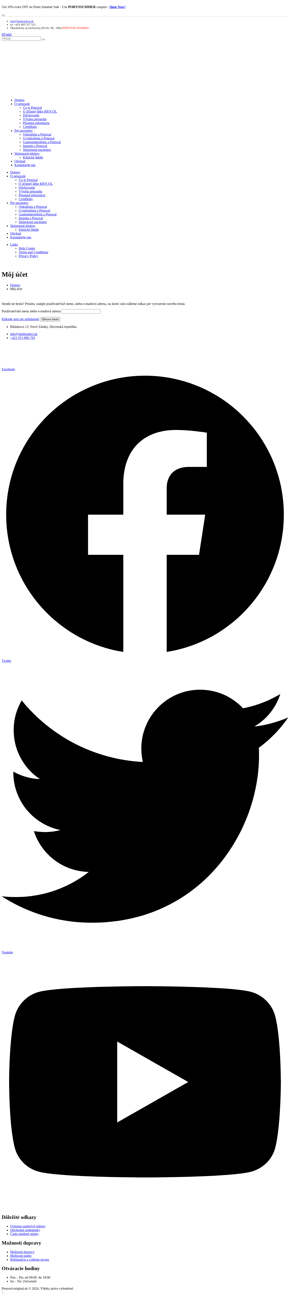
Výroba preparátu (34, 119)
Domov (19, 100)
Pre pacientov (23, 130)
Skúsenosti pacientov (37, 150)
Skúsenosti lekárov (27, 153)
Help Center (27, 248)
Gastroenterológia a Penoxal (42, 142)
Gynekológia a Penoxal (38, 138)
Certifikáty (30, 127)
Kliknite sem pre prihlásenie (20, 319)
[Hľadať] (43, 39)
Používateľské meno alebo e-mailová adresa (31, 311)
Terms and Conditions (33, 252)
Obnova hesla (50, 319)
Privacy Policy (28, 256)
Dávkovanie (31, 115)
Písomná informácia (36, 123)
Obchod (19, 161)
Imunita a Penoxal (35, 146)
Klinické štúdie (33, 157)
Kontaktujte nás (24, 165)
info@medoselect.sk (22, 21)
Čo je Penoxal (32, 107)
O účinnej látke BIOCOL (40, 111)
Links (14, 244)
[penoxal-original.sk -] (28, 93)
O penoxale (22, 104)
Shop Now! (117, 7)
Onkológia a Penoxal (37, 134)
